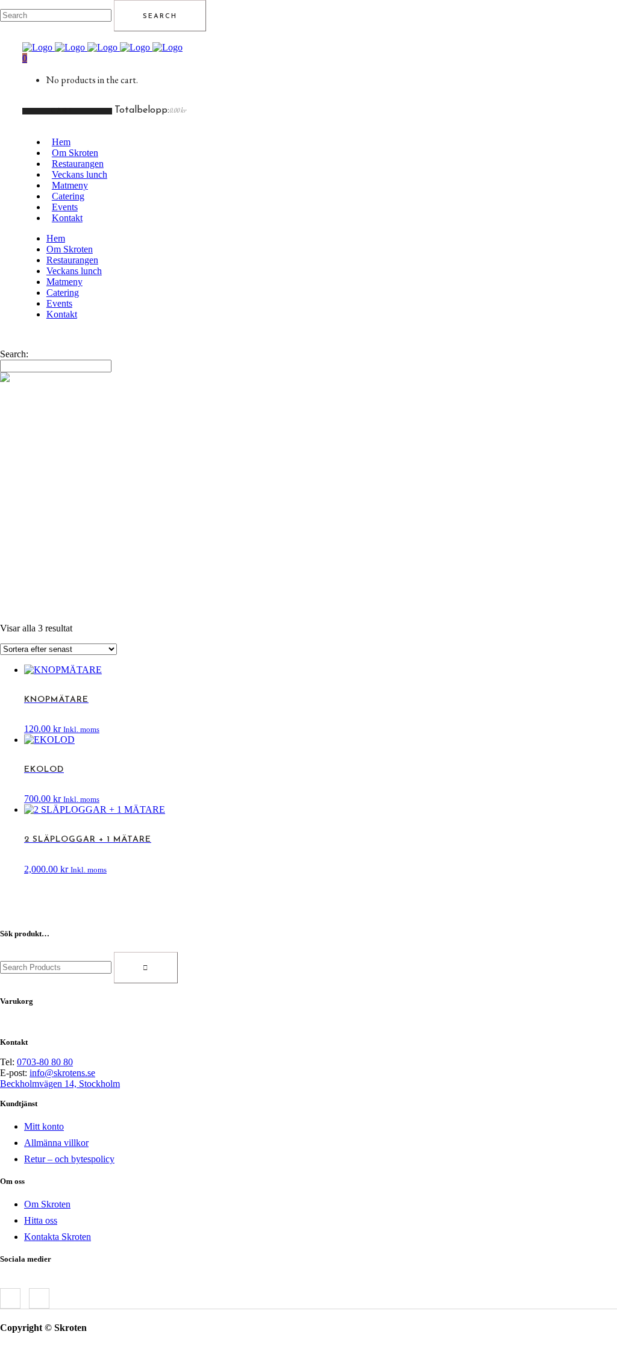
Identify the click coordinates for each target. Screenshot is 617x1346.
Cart (64, 111)
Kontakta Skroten (57, 1237)
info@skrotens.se (62, 1073)
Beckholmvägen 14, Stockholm (60, 1083)
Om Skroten (47, 1204)
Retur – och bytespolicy (69, 1159)
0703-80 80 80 (45, 1062)
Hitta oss (40, 1220)
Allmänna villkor (56, 1143)
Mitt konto (44, 1126)
